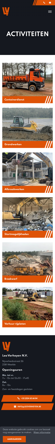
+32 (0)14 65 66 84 (44, 2)
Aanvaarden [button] (14, 439)
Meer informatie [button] (42, 432)
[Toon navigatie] (50, 11)
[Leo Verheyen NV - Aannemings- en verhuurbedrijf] (6, 11)
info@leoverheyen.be (50, 2)
